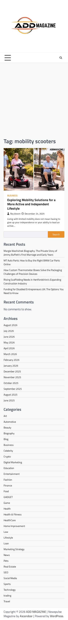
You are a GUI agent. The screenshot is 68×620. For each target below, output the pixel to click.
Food (6, 491)
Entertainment (12, 474)
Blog (6, 439)
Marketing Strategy (14, 549)
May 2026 (9, 342)
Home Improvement (14, 526)
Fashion (8, 480)
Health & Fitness (13, 514)
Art (5, 416)
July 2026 (9, 331)
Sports (7, 584)
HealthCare (10, 520)
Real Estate (10, 566)
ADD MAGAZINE (36, 612)
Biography (9, 433)
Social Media (10, 578)
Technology (10, 590)
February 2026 (11, 360)
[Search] (60, 57)
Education (9, 468)
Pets (6, 561)
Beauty (7, 427)
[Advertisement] (34, 100)
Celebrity (8, 451)
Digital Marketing (13, 462)
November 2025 (12, 377)
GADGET (8, 497)
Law (6, 532)
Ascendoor (26, 616)
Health (7, 508)
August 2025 (10, 394)
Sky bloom (15, 213)
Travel (7, 601)
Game (7, 503)
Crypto (7, 456)
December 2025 (12, 371)
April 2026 (9, 348)
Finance (8, 485)
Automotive (10, 422)
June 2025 (9, 400)
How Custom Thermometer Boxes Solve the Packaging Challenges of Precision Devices (33, 272)
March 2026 (10, 354)
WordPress (56, 616)
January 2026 (11, 365)
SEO (6, 572)
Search (56, 234)
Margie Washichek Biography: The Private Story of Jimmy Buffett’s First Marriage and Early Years (30, 253)
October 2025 (11, 383)
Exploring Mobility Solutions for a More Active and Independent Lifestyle (31, 204)
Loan (6, 543)
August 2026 (10, 325)
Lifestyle (8, 537)
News (7, 555)
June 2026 (9, 337)
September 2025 (13, 389)
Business (12, 195)
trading (7, 595)
